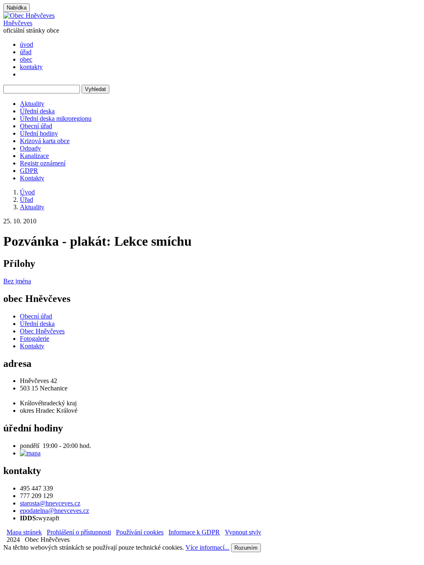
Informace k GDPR (194, 532)
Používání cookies (140, 532)
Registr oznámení (42, 163)
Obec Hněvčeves (42, 331)
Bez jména (17, 281)
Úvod (27, 192)
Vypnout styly (243, 532)
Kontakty (32, 178)
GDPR (29, 170)
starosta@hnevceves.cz (50, 503)
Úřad (26, 199)
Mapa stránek (24, 532)
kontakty (31, 66)
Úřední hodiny (39, 133)
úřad (25, 51)
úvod (26, 44)
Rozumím (246, 548)
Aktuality (32, 103)
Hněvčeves (17, 22)
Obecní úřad (36, 125)
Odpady (30, 148)
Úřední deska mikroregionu (56, 118)
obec (26, 59)
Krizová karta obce (45, 140)
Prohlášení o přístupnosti (79, 532)
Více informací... (207, 547)
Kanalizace (34, 155)
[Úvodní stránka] (29, 15)
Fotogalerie (34, 338)
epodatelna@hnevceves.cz (54, 510)
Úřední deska (37, 111)
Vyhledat (95, 89)
